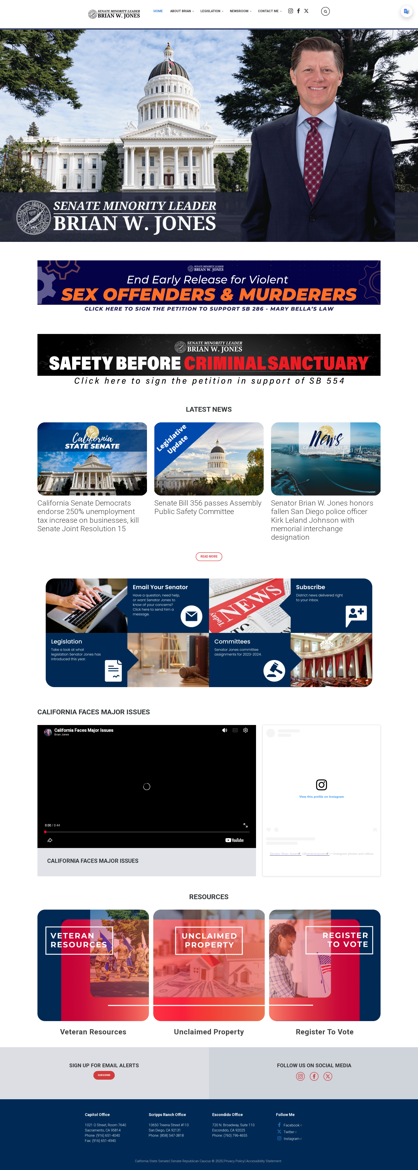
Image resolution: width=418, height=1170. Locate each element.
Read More (209, 556)
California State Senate (152, 1161)
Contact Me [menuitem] (268, 11)
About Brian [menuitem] (180, 11)
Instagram (290, 10)
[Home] (114, 14)
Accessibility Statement (263, 1161)
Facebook (298, 10)
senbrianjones (316, 853)
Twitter (306, 10)
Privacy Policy (234, 1161)
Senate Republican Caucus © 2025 (196, 1161)
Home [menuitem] (158, 11)
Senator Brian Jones (284, 853)
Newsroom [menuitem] (239, 11)
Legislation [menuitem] (210, 11)
